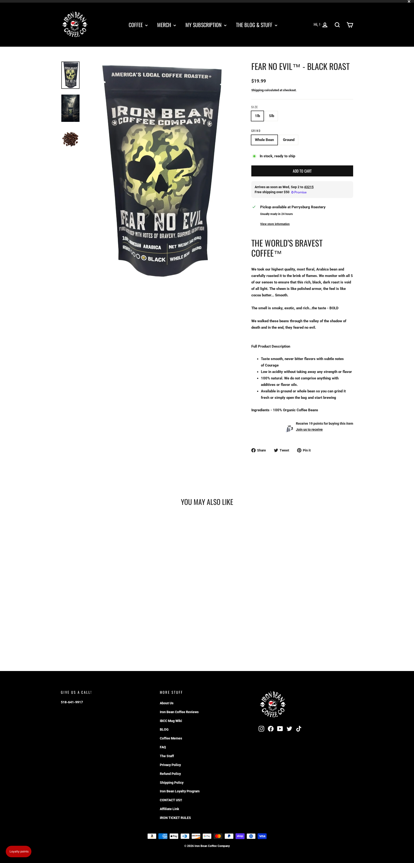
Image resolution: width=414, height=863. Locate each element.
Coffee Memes (171, 738)
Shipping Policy (172, 782)
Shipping (257, 90)
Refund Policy (170, 774)
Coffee (136, 24)
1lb (257, 116)
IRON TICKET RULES (175, 818)
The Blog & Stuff (255, 24)
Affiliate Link (169, 809)
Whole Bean (264, 140)
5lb (271, 116)
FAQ (163, 747)
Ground (288, 140)
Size (254, 107)
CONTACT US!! (171, 800)
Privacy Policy (170, 765)
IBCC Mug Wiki (171, 721)
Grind (256, 130)
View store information (275, 224)
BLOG (164, 729)
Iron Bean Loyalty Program (180, 791)
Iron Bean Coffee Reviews (179, 712)
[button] (18, 851)
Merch (164, 24)
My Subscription (204, 24)
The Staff (167, 756)
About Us (166, 703)
